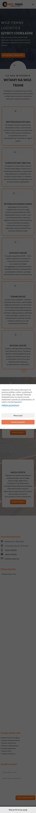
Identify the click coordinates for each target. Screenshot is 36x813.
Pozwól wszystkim (18, 422)
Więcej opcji (18, 415)
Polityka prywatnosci (10, 405)
